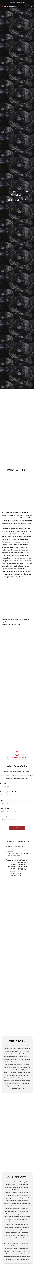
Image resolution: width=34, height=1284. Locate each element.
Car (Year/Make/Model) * (8, 792)
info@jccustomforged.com (20, 841)
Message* (3, 817)
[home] (10, 6)
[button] (31, 6)
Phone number (5, 808)
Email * (2, 800)
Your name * (4, 784)
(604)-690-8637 (18, 846)
